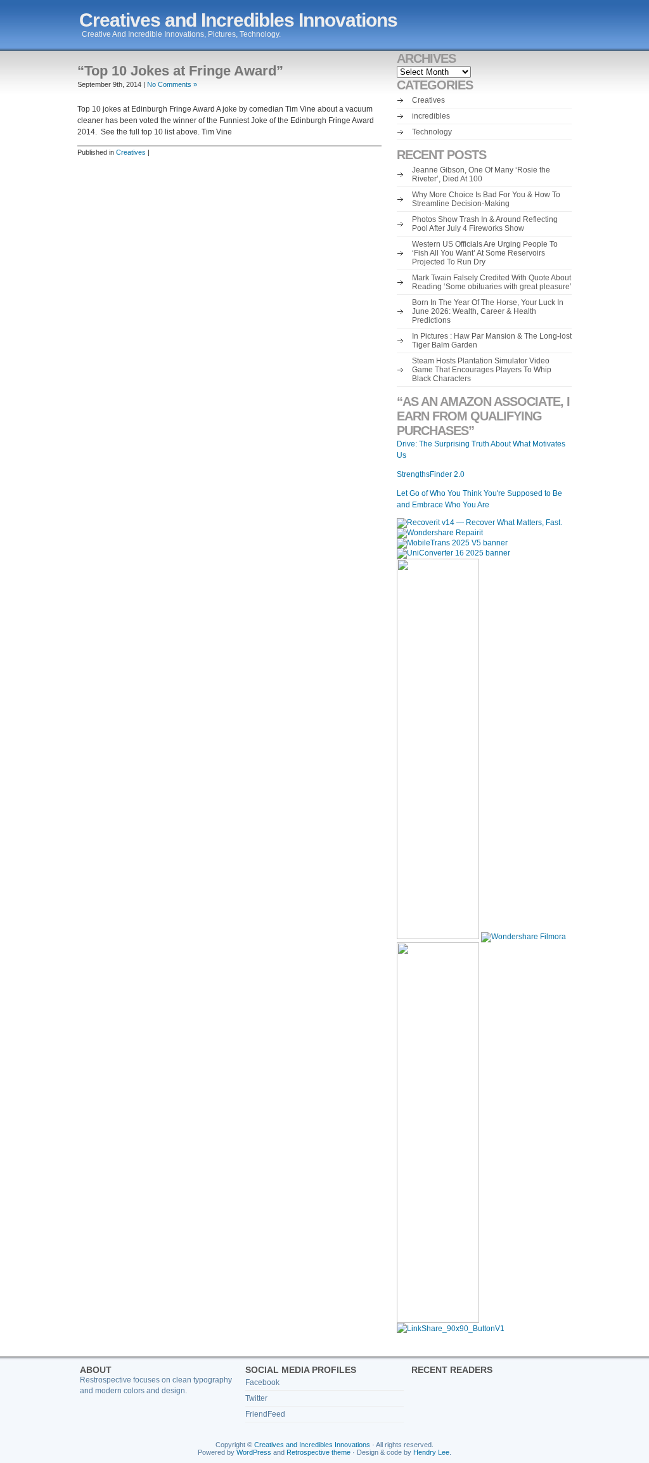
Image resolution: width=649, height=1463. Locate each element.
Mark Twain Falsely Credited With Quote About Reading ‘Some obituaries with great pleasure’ (492, 282)
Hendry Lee (431, 1452)
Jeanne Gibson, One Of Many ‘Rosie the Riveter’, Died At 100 (481, 174)
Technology (432, 131)
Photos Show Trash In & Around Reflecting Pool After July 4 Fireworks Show (485, 224)
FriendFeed (265, 1414)
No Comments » (172, 84)
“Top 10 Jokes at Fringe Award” (180, 71)
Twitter (256, 1398)
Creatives (131, 152)
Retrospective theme (318, 1452)
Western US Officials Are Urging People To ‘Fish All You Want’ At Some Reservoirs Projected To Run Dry (485, 253)
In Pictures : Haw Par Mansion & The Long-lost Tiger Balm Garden (492, 340)
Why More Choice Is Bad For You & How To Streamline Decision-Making (486, 199)
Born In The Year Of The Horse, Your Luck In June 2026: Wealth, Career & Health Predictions (487, 311)
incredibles (431, 116)
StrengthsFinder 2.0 (431, 474)
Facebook (262, 1382)
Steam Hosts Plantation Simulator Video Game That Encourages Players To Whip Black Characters (481, 369)
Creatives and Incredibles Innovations (238, 20)
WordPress (253, 1452)
